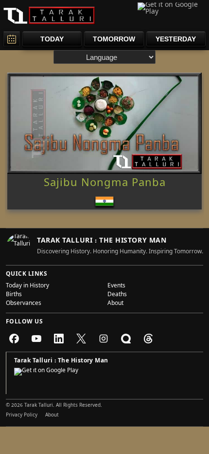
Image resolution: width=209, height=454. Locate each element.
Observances (23, 304)
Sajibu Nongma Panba (105, 184)
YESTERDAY (176, 39)
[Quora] (126, 338)
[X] (81, 338)
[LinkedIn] (59, 338)
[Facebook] (14, 338)
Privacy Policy (21, 415)
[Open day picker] (11, 38)
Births (14, 295)
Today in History (27, 286)
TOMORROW (114, 39)
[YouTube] (36, 338)
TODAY (52, 39)
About (115, 304)
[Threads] (148, 338)
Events (116, 286)
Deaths (117, 295)
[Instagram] (103, 338)
